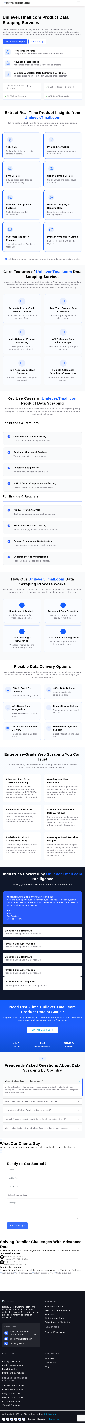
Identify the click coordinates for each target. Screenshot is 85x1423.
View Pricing (37, 41)
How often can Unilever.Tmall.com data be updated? (28, 1110)
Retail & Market (9, 1369)
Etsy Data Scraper (11, 1401)
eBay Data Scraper (11, 1393)
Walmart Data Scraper (13, 1397)
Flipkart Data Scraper (12, 1390)
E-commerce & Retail (55, 1306)
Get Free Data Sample (42, 1030)
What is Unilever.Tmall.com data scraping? (24, 1081)
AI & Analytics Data (54, 1318)
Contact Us (50, 1363)
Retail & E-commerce (55, 1332)
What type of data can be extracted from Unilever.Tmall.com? (31, 1101)
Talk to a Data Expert (14, 41)
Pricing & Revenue (11, 1361)
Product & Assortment (12, 1365)
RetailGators (49, 1414)
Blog (47, 1366)
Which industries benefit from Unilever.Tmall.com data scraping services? (37, 1128)
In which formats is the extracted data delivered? (35, 1119)
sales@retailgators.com (21, 1339)
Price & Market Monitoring (57, 1322)
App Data (49, 1314)
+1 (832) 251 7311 (19, 1344)
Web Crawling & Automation (58, 1310)
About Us (49, 1359)
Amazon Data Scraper (13, 1386)
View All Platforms (11, 1405)
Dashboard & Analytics (13, 1373)
